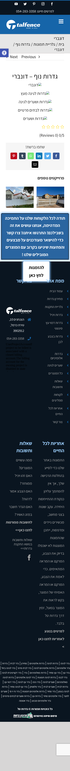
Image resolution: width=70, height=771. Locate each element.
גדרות (5, 663)
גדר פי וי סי (15, 691)
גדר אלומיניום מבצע (41, 700)
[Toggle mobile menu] (61, 21)
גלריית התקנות (54, 307)
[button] (4, 53)
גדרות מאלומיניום (38, 672)
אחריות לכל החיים (55, 411)
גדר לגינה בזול (8, 668)
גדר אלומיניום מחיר (52, 696)
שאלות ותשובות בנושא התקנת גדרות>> (22, 544)
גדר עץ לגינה (24, 682)
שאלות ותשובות (57, 384)
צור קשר (57, 422)
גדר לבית (14, 663)
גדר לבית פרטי (25, 668)
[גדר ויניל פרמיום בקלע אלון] (56, 197)
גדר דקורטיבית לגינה (12, 672)
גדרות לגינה (52, 663)
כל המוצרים (55, 373)
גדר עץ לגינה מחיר (18, 686)
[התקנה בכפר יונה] (25, 197)
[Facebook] (29, 557)
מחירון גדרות (55, 299)
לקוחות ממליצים (57, 397)
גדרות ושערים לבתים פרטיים (16, 696)
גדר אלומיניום (63, 668)
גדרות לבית (62, 686)
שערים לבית (49, 686)
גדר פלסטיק (35, 686)
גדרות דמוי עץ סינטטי (54, 325)
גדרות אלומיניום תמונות (33, 691)
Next (14, 56)
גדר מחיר (51, 691)
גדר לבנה (62, 677)
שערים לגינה (55, 365)
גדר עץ (66, 672)
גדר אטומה (24, 700)
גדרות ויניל (56, 315)
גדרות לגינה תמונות (46, 677)
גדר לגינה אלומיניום (25, 677)
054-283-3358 (26, 11)
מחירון (24, 663)
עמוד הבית (56, 291)
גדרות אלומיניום (57, 356)
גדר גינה (36, 682)
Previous (28, 56)
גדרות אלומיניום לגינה (44, 668)
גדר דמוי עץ (10, 682)
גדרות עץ (36, 696)
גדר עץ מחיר (55, 672)
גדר (25, 672)
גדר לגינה (65, 663)
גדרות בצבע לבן (55, 339)
